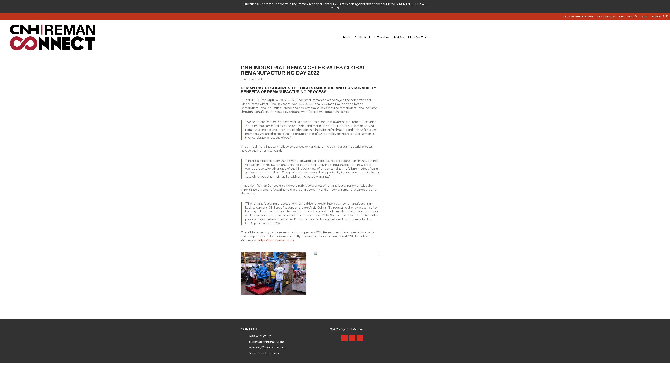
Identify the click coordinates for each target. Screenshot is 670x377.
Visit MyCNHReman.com (578, 16)
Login (644, 16)
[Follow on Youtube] (360, 338)
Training (399, 37)
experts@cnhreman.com (362, 4)
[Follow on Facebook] (344, 338)
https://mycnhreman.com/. (276, 240)
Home (347, 37)
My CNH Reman (352, 329)
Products (360, 37)
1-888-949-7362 (260, 336)
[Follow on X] (352, 338)
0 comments (256, 78)
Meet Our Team (418, 37)
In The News (382, 37)
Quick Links (626, 16)
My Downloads (606, 16)
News (244, 78)
